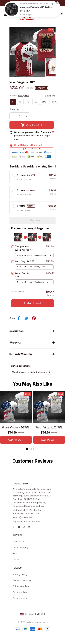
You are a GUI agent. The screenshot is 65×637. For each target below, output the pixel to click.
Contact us (19, 541)
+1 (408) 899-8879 (22, 517)
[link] (11, 9)
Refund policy (20, 598)
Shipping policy (21, 586)
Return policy (20, 592)
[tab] (27, 449)
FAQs (15, 553)
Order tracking (20, 547)
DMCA (16, 559)
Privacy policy (20, 574)
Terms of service (22, 580)
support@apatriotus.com (26, 521)
